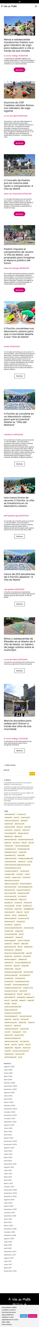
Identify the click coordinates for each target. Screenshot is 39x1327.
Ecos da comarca (10, 896)
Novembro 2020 (10, 1193)
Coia (29, 861)
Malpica (24, 943)
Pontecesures (20, 978)
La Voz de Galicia (11, 934)
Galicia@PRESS (29, 909)
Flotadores (9, 909)
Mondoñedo (9, 950)
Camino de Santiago (22, 846)
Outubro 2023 (9, 1118)
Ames (16, 817)
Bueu (31, 842)
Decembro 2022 (10, 1141)
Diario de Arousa (10, 887)
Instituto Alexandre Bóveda (13, 928)
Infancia (21, 921)
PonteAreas (9, 978)
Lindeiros (19, 937)
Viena (14, 1044)
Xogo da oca (19, 1054)
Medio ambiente (10, 947)
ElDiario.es (22, 899)
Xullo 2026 (8, 1070)
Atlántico (25, 830)
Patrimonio (28, 972)
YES (20, 1057)
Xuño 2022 (8, 1154)
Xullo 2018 (8, 1242)
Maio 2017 (8, 1268)
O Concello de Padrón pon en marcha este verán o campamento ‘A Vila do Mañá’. (18, 184)
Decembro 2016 (10, 1271)
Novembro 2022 (10, 1144)
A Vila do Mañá (10, 833)
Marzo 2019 (8, 1225)
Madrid (17, 943)
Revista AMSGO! (10, 997)
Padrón (17, 966)
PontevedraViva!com (22, 981)
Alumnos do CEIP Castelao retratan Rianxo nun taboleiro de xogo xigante (19, 107)
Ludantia (8, 943)
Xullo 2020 (8, 1203)
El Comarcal (22, 896)
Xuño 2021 (8, 1174)
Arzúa (27, 827)
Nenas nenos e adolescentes (14, 953)
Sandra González (11, 1010)
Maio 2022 (8, 1157)
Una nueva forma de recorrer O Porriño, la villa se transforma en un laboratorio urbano (19, 502)
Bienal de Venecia (11, 839)
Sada (14, 1003)
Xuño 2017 (8, 1264)
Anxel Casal (25, 817)
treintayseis (16, 1032)
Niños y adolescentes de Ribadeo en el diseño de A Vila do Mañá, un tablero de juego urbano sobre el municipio (19, 644)
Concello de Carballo (11, 871)
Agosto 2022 (9, 1148)
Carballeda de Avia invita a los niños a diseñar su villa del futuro (17, 783)
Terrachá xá (24, 1029)
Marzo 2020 (8, 1206)
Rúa (7, 1003)
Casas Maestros (10, 855)
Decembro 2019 (10, 1209)
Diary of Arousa (10, 893)
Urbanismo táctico (11, 1041)
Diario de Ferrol (10, 890)
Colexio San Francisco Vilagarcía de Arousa (17, 865)
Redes (19, 994)
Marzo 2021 (8, 1183)
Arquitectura (10, 827)
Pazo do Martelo (24, 975)
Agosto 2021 (9, 1167)
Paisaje (25, 966)
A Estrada (8, 817)
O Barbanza (22, 959)
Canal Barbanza (10, 849)
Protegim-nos (28, 988)
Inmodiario (8, 924)
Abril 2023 (8, 1135)
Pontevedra (9, 981)
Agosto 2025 (9, 1092)
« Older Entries (10, 765)
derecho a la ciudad (11, 883)
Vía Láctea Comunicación (21, 1051)
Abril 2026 (8, 1079)
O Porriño (8, 966)
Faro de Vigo (9, 906)
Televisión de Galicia (11, 1029)
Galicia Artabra (10, 912)
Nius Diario (17, 956)
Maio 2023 (8, 1131)
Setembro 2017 (10, 1255)
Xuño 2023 (8, 1128)
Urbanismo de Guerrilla (12, 1038)
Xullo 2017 (8, 1261)
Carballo (22, 852)
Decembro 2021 (10, 1164)
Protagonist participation (13, 988)
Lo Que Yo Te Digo (24, 940)
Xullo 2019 (8, 1219)
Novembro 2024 (10, 1109)
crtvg (27, 874)
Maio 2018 (8, 1245)
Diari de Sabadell (25, 883)
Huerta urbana (10, 921)
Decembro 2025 (10, 1086)
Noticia (19, 70)
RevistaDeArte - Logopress (25, 997)
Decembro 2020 (10, 1190)
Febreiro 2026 (9, 1083)
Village (18, 1048)
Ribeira (31, 1000)
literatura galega (10, 940)
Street (16, 1019)
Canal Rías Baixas (23, 849)
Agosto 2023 (9, 1125)
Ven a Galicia (24, 1041)
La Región (19, 931)
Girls (26, 912)
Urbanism (9, 1035)
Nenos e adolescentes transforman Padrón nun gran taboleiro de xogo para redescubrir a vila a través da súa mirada (19, 45)
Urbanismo (19, 1035)
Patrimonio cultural (11, 975)
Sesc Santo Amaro (26, 1016)
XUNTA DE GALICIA (10, 1057)
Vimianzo (26, 1048)
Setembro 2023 (10, 1122)
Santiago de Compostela (13, 1013)
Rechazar (32, 1316)
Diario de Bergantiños (25, 887)
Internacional (29, 928)
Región (27, 994)
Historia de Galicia (10, 918)
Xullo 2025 (8, 1096)
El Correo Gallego (11, 899)
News (29, 953)
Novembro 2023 (10, 1115)
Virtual (8, 1051)
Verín (7, 1044)
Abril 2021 (8, 1180)
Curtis (7, 877)
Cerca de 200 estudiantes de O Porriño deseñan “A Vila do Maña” (19, 577)
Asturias (17, 830)
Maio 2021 (8, 1177)
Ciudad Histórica (10, 861)
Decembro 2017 (10, 1251)
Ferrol (18, 906)
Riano (7, 1000)
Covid (20, 874)
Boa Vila (16, 842)
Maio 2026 (8, 1076)
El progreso (9, 902)
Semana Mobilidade (11, 1016)
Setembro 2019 (10, 1216)
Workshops (9, 1054)
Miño (20, 947)
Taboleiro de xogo (11, 1022)
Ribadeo (23, 1000)
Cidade (21, 855)
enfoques (18, 902)
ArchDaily (24, 820)
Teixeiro (31, 1022)
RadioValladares (10, 994)
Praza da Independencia (20, 984)
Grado (7, 915)
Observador (9, 962)
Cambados (9, 846)
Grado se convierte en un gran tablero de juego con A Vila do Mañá (18, 794)
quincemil (23, 991)
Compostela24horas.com (13, 868)
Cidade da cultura (10, 858)
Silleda (8, 1019)
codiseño (21, 861)
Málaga (18, 950)
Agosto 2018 (9, 1238)
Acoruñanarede (10, 814)
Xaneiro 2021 (9, 1187)
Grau (14, 915)
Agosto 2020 (9, 1199)
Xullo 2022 (8, 1151)
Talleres (22, 1022)
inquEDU (17, 924)
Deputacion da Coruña (12, 880)
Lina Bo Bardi (9, 937)
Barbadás (9, 836)
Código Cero (16, 877)
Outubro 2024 (9, 1112)
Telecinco (8, 1025)
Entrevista (28, 902)
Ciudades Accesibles (25, 858)
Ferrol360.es (27, 906)
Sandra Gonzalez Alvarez (13, 1007)
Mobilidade (28, 947)
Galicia (18, 909)
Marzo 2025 (8, 1102)
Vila (28, 1044)
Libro (21, 934)
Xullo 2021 (8, 1170)
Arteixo (20, 827)
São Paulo (24, 1019)
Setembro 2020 (10, 1196)
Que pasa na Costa (11, 991)
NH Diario (8, 956)
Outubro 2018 (9, 1232)
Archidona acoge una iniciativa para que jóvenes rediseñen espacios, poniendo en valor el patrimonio (18, 788)
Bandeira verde (23, 833)
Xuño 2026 (8, 1073)
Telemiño (17, 1025)
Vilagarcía (9, 1048)
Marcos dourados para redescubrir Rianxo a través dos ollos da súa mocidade (17, 725)
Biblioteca (18, 836)
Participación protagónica (13, 972)
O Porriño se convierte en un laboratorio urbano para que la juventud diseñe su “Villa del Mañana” (19, 419)
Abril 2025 (8, 1099)
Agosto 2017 (9, 1258)
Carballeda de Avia (11, 852)
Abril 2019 (8, 1222)
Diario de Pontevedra (23, 890)
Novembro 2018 (10, 1229)
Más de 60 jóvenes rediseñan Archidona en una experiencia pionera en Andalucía (19, 804)
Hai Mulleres (22, 915)
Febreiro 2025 (9, 1105)
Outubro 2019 (9, 1212)
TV (24, 1032)
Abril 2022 (8, 1161)
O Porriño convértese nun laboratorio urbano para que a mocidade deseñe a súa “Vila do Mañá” (19, 333)
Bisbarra (8, 842)
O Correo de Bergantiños (23, 962)
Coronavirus (10, 874)
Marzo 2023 (8, 1138)
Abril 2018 (8, 1248)
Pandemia (9, 969)
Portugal (8, 984)
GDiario (20, 912)
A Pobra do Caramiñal (12, 820)
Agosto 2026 (9, 1066)
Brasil (24, 842)
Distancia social (23, 893)
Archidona (9, 824)
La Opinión (9, 931)
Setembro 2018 (10, 1235)
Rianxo (14, 1000)
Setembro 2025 (10, 1089)
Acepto (24, 1316)
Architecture (19, 824)
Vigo (21, 1044)
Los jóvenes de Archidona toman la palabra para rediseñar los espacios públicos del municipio (19, 798)
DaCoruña (26, 877)
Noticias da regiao (10, 959)
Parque (18, 969)
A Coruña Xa (21, 814)
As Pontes (8, 830)
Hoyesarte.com (23, 918)
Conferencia (24, 871)
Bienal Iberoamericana (26, 839)
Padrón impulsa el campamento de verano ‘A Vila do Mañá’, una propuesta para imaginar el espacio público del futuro (19, 256)
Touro (7, 1032)
